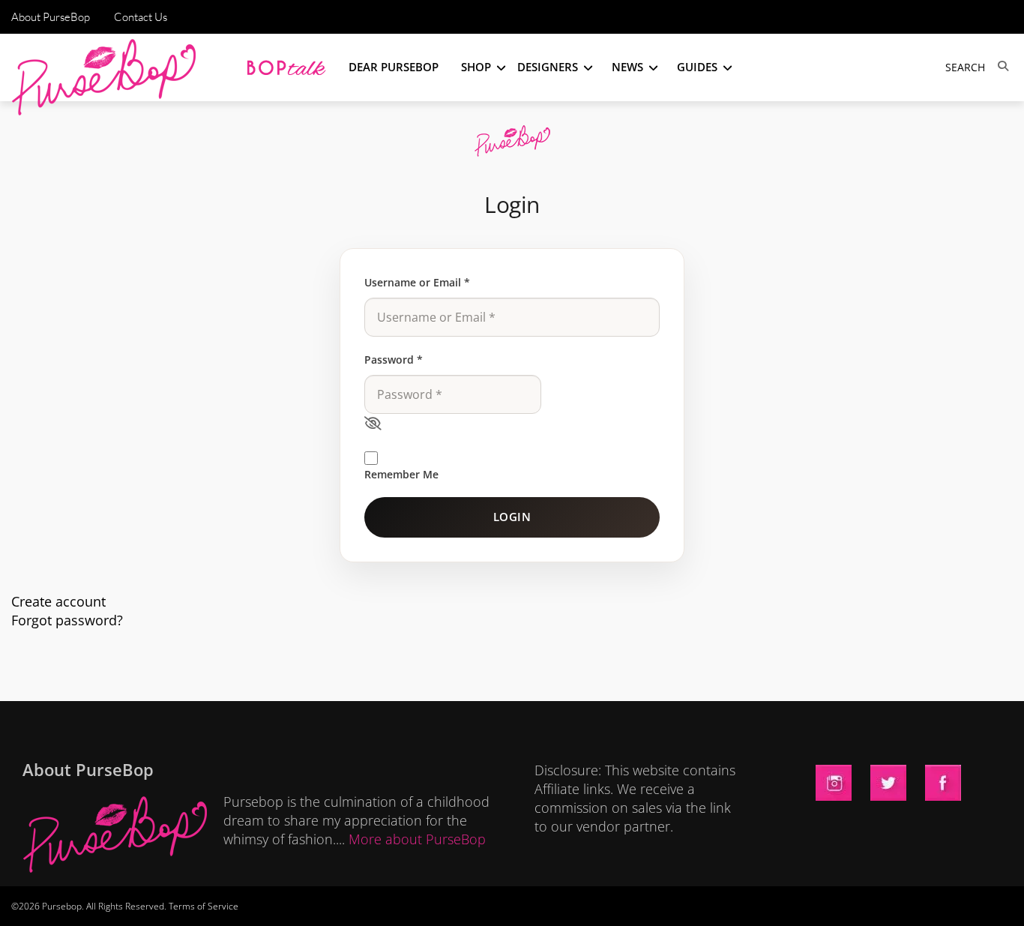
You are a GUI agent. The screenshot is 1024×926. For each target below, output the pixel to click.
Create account (58, 601)
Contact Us (140, 17)
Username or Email (417, 282)
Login (512, 516)
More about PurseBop (417, 839)
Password (393, 359)
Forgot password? (67, 620)
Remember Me (401, 474)
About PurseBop (50, 17)
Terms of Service (203, 906)
